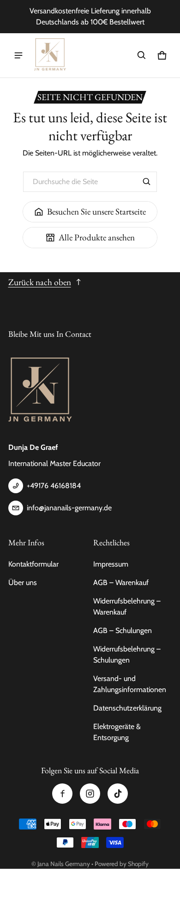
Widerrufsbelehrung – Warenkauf (127, 606)
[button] (142, 55)
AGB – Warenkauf (121, 582)
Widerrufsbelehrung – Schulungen (127, 654)
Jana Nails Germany (63, 863)
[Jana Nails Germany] (50, 55)
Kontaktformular (33, 564)
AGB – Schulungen (122, 630)
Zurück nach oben (39, 282)
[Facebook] (62, 793)
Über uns (22, 582)
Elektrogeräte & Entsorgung (117, 732)
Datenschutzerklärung (127, 708)
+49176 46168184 (54, 485)
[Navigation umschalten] (18, 55)
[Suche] (147, 182)
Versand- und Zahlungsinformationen (129, 684)
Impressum (110, 564)
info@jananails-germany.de (69, 507)
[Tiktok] (118, 793)
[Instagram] (90, 793)
